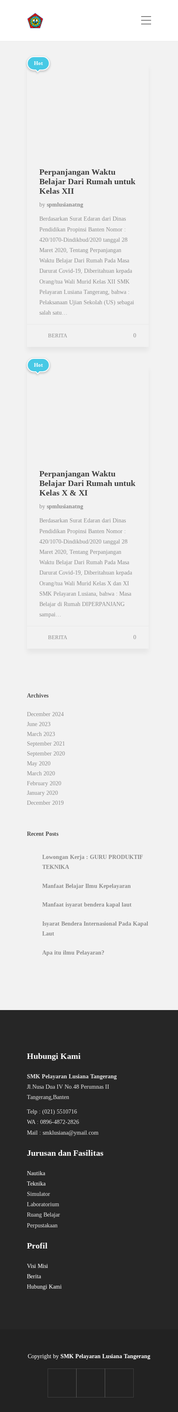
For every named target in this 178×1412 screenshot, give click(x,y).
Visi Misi (37, 1266)
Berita (57, 335)
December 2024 (45, 714)
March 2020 (41, 773)
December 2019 (45, 803)
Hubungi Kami (44, 1287)
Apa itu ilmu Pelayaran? (73, 953)
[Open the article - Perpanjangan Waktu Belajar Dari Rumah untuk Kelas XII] (57, 109)
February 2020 (44, 783)
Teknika (36, 1184)
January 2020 (42, 793)
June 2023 (39, 724)
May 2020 (39, 763)
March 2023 (41, 734)
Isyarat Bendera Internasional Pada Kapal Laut (95, 929)
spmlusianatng (65, 205)
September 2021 (46, 744)
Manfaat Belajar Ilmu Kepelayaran (86, 886)
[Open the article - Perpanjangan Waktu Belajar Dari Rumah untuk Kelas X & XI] (57, 411)
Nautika (36, 1173)
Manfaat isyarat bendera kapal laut (87, 905)
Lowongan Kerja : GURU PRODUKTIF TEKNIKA (92, 862)
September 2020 (46, 754)
